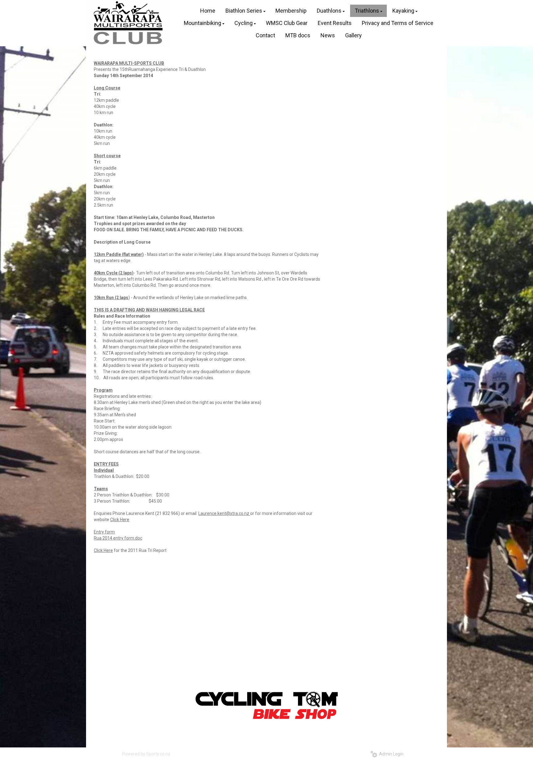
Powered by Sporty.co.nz (146, 753)
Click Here (119, 519)
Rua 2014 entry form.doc (118, 538)
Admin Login (390, 753)
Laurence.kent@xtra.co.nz (224, 513)
